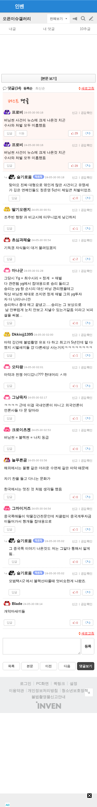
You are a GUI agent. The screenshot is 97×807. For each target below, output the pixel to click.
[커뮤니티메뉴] (5, 6)
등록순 (27, 88)
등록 (88, 646)
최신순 (40, 88)
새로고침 (87, 88)
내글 (12, 29)
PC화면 (42, 683)
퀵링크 (59, 683)
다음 (67, 666)
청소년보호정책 (75, 690)
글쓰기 (91, 18)
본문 (30, 666)
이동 (21, 133)
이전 (48, 666)
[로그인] (81, 6)
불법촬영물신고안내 (48, 697)
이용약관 (16, 690)
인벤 (19, 6)
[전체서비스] (90, 6)
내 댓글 (49, 29)
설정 (73, 683)
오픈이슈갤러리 (17, 18)
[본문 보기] (48, 78)
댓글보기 (85, 666)
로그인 (25, 683)
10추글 (85, 29)
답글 (9, 133)
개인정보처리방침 (43, 690)
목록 (11, 666)
